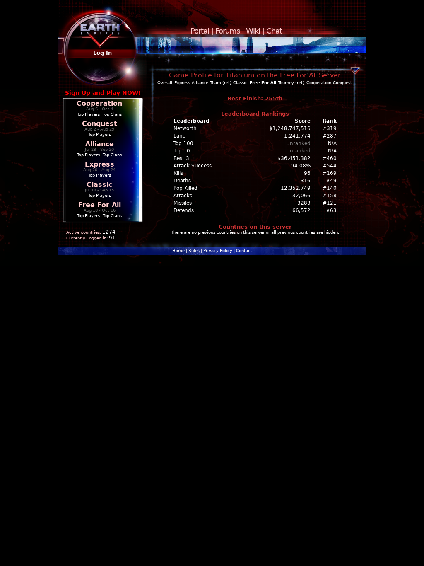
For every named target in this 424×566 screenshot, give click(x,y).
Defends (183, 210)
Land (179, 136)
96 (307, 173)
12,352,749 (296, 188)
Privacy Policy (217, 250)
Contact (244, 250)
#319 (330, 128)
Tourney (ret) (291, 82)
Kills (178, 173)
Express (99, 164)
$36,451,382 (294, 158)
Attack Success (192, 166)
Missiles (182, 203)
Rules (194, 250)
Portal (199, 31)
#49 (331, 181)
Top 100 (183, 143)
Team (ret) (220, 82)
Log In (102, 53)
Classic (99, 185)
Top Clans (112, 114)
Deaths (182, 181)
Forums (227, 31)
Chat (274, 31)
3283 (304, 203)
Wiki (253, 31)
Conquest (99, 124)
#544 (330, 166)
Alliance (99, 144)
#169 (330, 173)
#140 (330, 188)
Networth (185, 128)
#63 (331, 210)
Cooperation (99, 103)
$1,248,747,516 (290, 128)
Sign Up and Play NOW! (103, 92)
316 (306, 181)
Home (178, 250)
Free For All (99, 205)
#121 (330, 203)
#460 (330, 158)
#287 (330, 136)
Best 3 (181, 158)
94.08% (301, 166)
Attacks (182, 195)
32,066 (301, 195)
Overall (164, 82)
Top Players (88, 114)
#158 (330, 195)
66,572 (301, 210)
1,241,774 (297, 136)
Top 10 (181, 151)
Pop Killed (185, 188)
